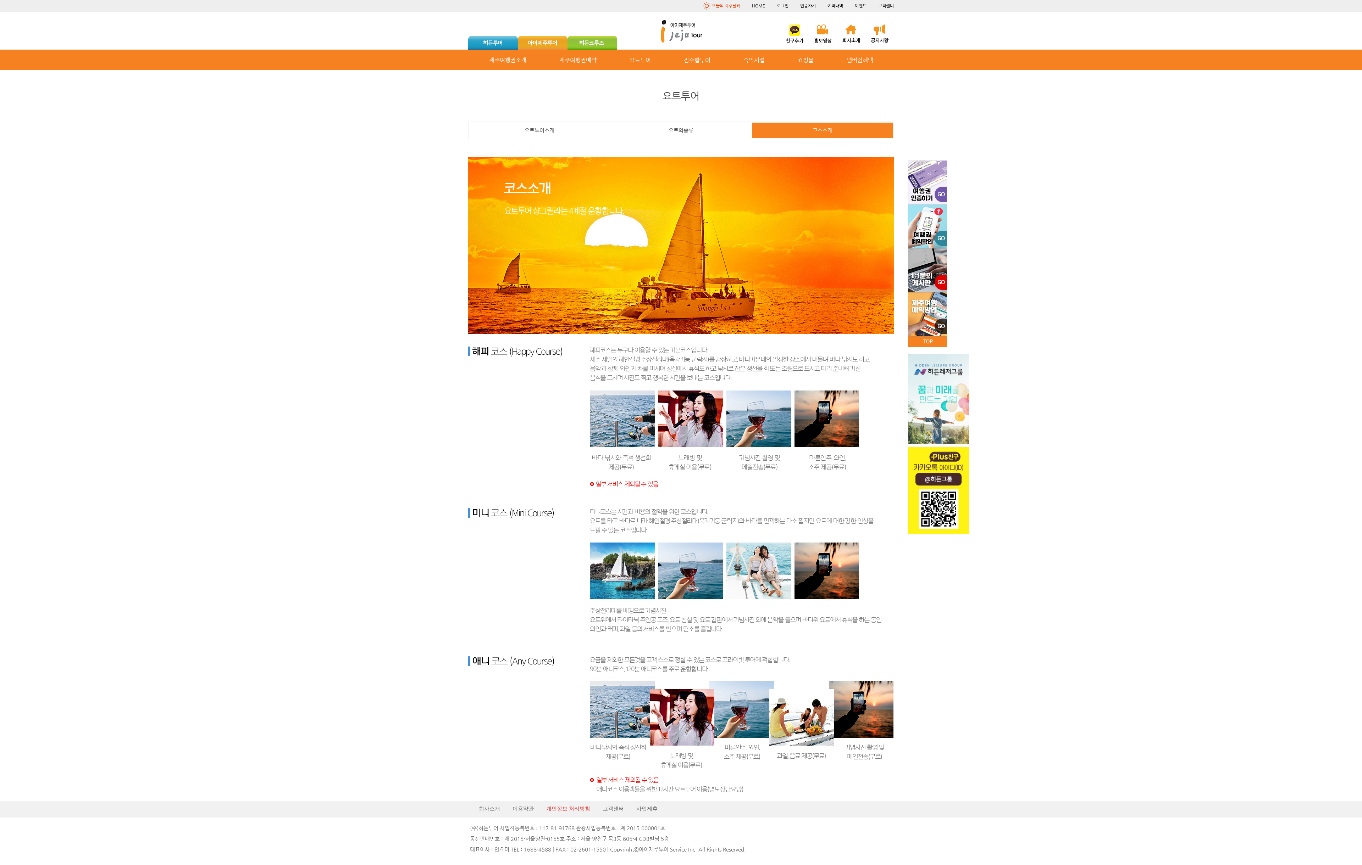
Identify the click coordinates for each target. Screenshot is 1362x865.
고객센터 (886, 5)
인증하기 (808, 5)
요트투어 (640, 60)
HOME (758, 5)
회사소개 (489, 808)
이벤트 (861, 5)
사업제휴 (647, 808)
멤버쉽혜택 (860, 60)
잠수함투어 (697, 60)
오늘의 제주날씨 (726, 5)
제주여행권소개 (507, 60)
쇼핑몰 (806, 60)
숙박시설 (754, 60)
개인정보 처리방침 (568, 808)
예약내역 (835, 5)
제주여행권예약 (578, 60)
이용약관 (523, 808)
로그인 (782, 5)
